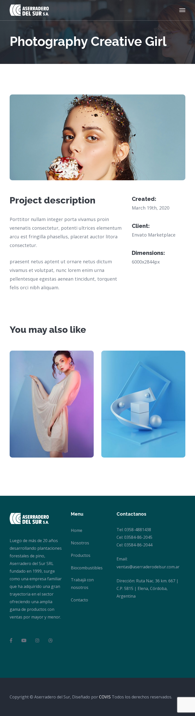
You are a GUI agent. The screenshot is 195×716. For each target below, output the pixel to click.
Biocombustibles (87, 568)
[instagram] (37, 640)
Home (76, 530)
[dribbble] (50, 640)
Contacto (79, 600)
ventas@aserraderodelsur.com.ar (148, 567)
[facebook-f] (11, 640)
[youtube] (23, 640)
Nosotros (80, 543)
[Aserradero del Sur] (29, 10)
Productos (80, 555)
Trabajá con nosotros (82, 583)
